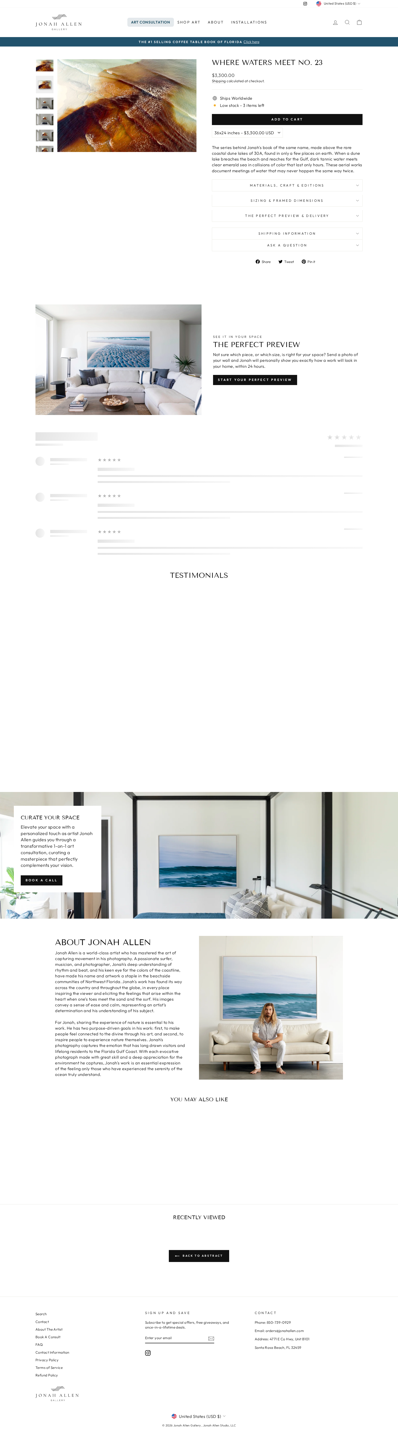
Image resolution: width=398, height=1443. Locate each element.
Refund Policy (46, 1375)
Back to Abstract (202, 1255)
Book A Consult (47, 1337)
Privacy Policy (47, 1360)
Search (41, 1314)
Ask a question (287, 245)
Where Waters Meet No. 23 (74, 1170)
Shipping (219, 81)
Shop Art (189, 22)
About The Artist (48, 1329)
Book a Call (42, 880)
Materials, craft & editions (287, 185)
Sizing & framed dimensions (287, 201)
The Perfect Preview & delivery (287, 216)
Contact (42, 1322)
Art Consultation (150, 22)
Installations (249, 22)
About (216, 22)
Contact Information (52, 1352)
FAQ (39, 1344)
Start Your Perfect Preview (255, 380)
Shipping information (287, 233)
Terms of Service (49, 1367)
